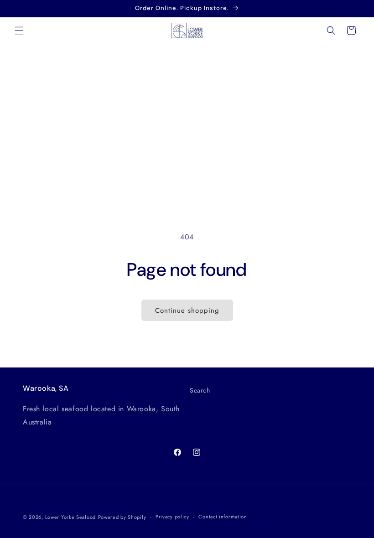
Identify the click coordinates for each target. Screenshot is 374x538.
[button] (19, 31)
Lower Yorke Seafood (70, 517)
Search (200, 390)
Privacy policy (172, 516)
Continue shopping (187, 310)
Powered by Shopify (122, 517)
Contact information (222, 516)
